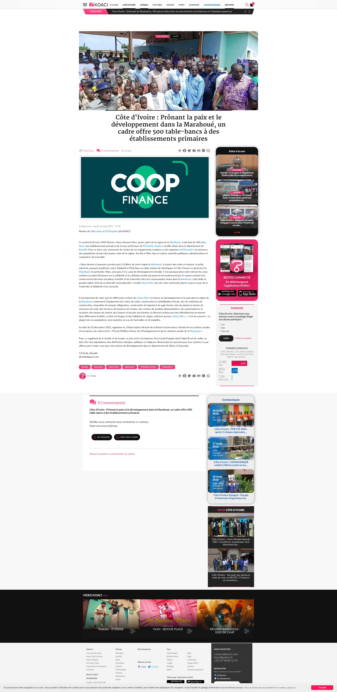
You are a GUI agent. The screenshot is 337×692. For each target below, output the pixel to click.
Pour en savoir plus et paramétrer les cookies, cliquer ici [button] (270, 687)
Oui (223, 324)
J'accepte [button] (322, 687)
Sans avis (225, 331)
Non (223, 328)
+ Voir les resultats (243, 338)
